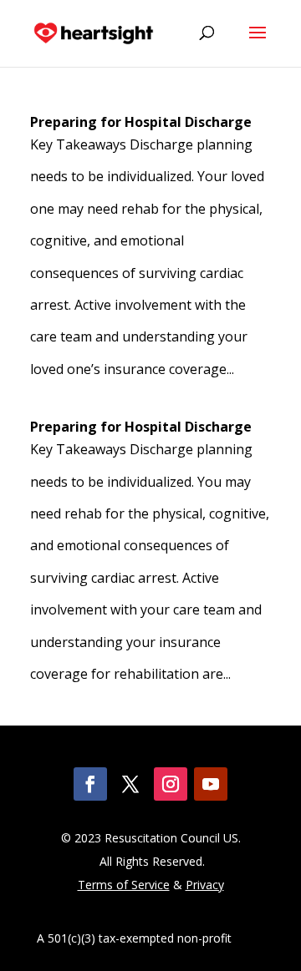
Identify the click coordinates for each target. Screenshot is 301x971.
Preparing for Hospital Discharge (141, 122)
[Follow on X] (130, 784)
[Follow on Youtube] (210, 784)
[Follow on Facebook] (90, 784)
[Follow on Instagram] (170, 784)
